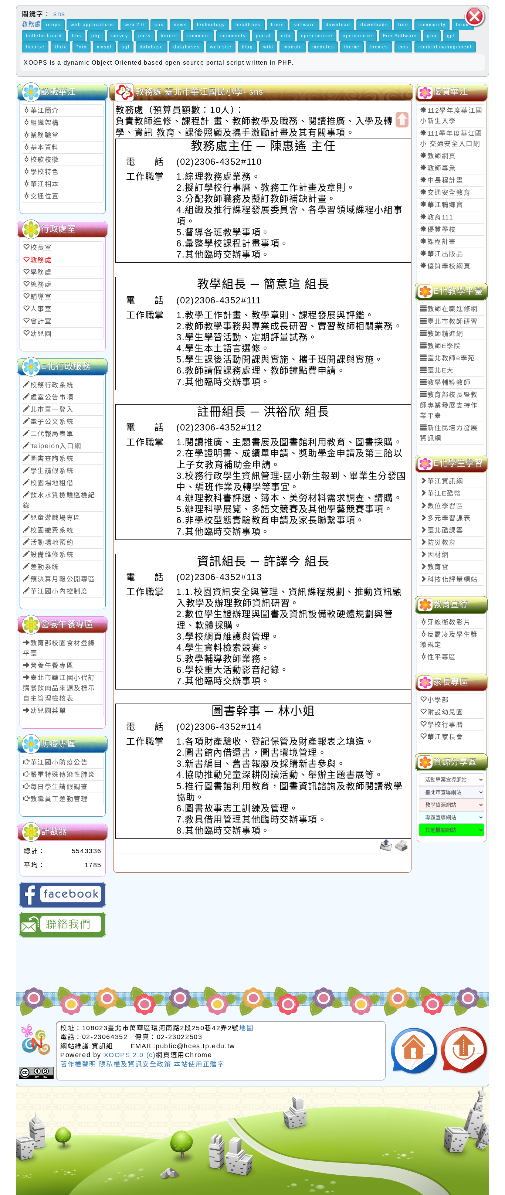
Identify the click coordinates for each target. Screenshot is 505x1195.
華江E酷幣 (444, 493)
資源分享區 (455, 761)
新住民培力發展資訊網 (449, 433)
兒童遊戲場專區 (55, 517)
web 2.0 (135, 24)
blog (247, 47)
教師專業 (441, 168)
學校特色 (44, 172)
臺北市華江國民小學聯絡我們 (62, 924)
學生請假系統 (52, 470)
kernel (169, 35)
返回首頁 (414, 1051)
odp (286, 35)
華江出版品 (445, 254)
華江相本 (44, 184)
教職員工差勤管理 (59, 799)
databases (186, 47)
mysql (104, 47)
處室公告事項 (52, 397)
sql (125, 47)
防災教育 (441, 542)
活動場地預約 (52, 542)
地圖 (246, 1028)
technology (211, 24)
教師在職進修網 (452, 309)
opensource (358, 35)
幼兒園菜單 (48, 710)
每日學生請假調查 (59, 786)
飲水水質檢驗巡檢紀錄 (59, 500)
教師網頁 (441, 156)
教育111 (440, 217)
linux (277, 24)
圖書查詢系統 (52, 458)
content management (445, 47)
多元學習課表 (449, 518)
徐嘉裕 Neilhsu (203, 1160)
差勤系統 (44, 567)
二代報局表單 (52, 434)
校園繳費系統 (52, 530)
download (338, 24)
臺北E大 (440, 370)
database (151, 47)
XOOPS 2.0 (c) (130, 1055)
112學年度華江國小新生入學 (451, 116)
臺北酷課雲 (445, 530)
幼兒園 (41, 333)
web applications (92, 24)
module (293, 47)
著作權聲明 (79, 1064)
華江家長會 (445, 737)
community (431, 24)
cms (404, 47)
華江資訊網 (445, 481)
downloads (374, 24)
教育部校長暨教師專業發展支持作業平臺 (449, 405)
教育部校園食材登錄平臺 (59, 648)
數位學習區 (445, 506)
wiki (268, 47)
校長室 (41, 247)
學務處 (41, 272)
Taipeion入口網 (56, 446)
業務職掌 (44, 135)
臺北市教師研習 (452, 321)
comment (198, 35)
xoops (53, 24)
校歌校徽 (44, 159)
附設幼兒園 (445, 712)
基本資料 (44, 147)
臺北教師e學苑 (451, 358)
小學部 (438, 700)
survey (119, 35)
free (403, 24)
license (35, 47)
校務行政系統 (52, 385)
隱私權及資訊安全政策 (136, 1064)
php (96, 35)
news (180, 24)
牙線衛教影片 (449, 622)
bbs (76, 35)
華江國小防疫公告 (59, 762)
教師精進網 (445, 333)
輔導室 (41, 296)
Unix (60, 47)
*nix (82, 47)
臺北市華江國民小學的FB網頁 (62, 895)
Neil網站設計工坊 (199, 1149)
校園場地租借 (52, 483)
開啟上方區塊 (402, 119)
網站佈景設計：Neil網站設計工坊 (45, 1139)
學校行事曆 (445, 724)
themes (379, 47)
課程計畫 (441, 241)
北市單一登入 (52, 409)
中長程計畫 (445, 180)
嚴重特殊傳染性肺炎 (62, 774)
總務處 (41, 284)
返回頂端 (464, 1051)
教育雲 (438, 567)
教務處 (31, 24)
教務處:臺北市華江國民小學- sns (200, 91)
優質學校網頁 (449, 266)
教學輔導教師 (449, 382)
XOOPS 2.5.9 (163, 1137)
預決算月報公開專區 (62, 579)
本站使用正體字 (199, 1064)
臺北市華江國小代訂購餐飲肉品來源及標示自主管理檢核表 (59, 688)
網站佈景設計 (138, 1149)
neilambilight (153, 1114)
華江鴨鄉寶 (445, 204)
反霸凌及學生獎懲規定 (449, 639)
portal (263, 35)
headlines (248, 24)
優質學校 (441, 229)
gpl (451, 35)
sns (58, 14)
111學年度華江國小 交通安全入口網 (451, 138)
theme (352, 47)
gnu (432, 35)
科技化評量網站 (452, 579)
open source (317, 35)
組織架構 (44, 122)
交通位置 (44, 196)
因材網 (438, 554)
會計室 (41, 321)
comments (233, 35)
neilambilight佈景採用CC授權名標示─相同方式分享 (36, 1073)
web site (220, 47)
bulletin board (44, 35)
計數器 (54, 831)
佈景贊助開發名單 (441, 1158)
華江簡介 (44, 110)
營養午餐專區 (52, 665)
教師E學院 (444, 346)
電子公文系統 (52, 421)
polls (144, 35)
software (304, 24)
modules (323, 47)
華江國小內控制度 (59, 591)
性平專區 (441, 657)
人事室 (41, 309)
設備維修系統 (52, 554)
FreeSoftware (400, 35)
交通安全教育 (449, 192)
